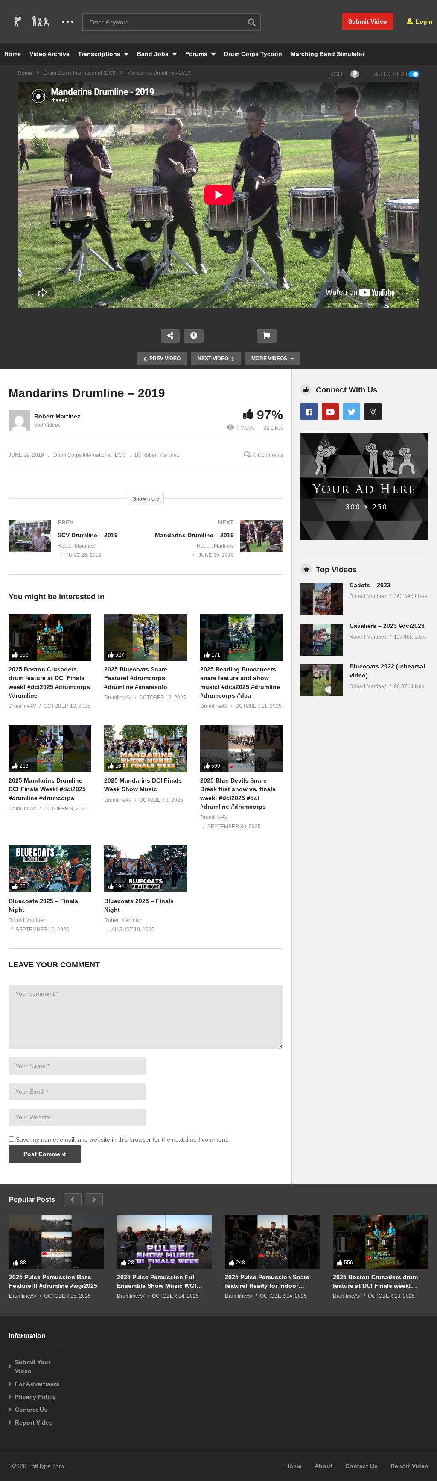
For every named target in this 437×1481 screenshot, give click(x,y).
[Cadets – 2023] (321, 599)
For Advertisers (37, 1384)
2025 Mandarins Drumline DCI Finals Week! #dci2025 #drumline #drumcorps (47, 789)
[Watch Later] (194, 336)
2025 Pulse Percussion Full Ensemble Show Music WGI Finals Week (156, 1282)
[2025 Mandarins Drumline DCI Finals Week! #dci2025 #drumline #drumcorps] (50, 748)
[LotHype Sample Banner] (364, 538)
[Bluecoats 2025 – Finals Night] (50, 868)
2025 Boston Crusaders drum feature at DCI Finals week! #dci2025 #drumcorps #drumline (379, 1282)
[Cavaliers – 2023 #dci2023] (321, 640)
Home (12, 53)
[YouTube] (330, 411)
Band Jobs (153, 53)
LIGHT (337, 74)
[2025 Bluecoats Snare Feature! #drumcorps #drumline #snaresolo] (145, 637)
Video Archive (49, 53)
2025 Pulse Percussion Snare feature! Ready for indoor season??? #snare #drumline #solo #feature (267, 1282)
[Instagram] (373, 411)
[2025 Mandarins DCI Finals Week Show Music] (145, 748)
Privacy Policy (35, 1396)
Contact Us (31, 1409)
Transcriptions (100, 53)
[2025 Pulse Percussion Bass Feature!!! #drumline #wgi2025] (56, 1242)
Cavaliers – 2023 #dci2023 (387, 625)
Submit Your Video (32, 1367)
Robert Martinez (57, 416)
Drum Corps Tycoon (253, 53)
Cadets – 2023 (370, 585)
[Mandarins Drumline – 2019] (218, 547)
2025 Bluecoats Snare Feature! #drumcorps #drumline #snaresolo (135, 678)
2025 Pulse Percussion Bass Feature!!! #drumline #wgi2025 (53, 1281)
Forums (197, 53)
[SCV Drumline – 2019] (73, 547)
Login (423, 21)
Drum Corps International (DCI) (80, 73)
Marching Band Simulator (327, 53)
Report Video (34, 1422)
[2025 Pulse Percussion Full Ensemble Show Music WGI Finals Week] (164, 1242)
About (323, 1466)
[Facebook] (309, 411)
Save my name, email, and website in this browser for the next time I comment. (122, 1139)
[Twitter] (351, 411)
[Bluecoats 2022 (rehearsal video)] (321, 680)
